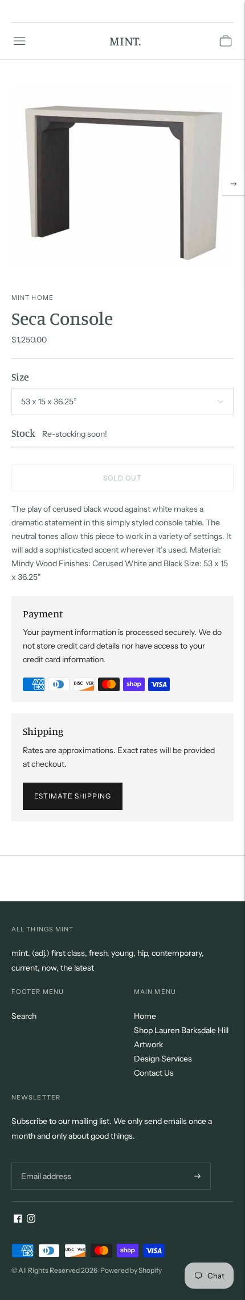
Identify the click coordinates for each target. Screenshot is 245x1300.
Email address (45, 1162)
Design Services (163, 1059)
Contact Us (154, 1073)
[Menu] (19, 40)
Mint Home (32, 298)
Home (145, 1016)
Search (23, 1016)
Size (20, 376)
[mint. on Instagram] (31, 1220)
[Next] (233, 184)
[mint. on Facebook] (18, 1220)
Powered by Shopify (131, 1270)
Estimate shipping (72, 796)
